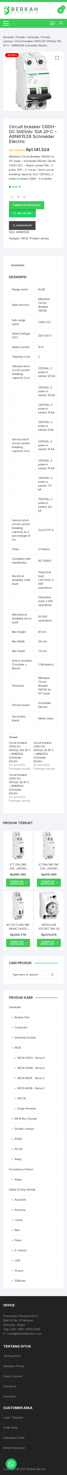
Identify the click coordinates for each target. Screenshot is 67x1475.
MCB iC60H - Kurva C (31, 1058)
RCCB (18, 1149)
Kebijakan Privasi (13, 1366)
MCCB (21, 1098)
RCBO (18, 1139)
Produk (20, 37)
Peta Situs (9, 1396)
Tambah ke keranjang (27, 205)
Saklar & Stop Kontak (22, 1189)
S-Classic (21, 1250)
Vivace (19, 1270)
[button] (57, 58)
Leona (19, 1220)
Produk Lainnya (39, 238)
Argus (18, 1179)
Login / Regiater (13, 1417)
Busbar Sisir (22, 1017)
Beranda (8, 37)
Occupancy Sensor (21, 1169)
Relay (18, 1159)
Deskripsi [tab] (17, 265)
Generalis (33, 37)
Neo (17, 1230)
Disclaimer (10, 1386)
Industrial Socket (25, 1037)
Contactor (21, 1027)
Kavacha (20, 1210)
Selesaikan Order (14, 1437)
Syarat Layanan (13, 1376)
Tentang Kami (12, 1356)
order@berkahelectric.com (24, 1333)
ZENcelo (20, 1280)
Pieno (18, 1240)
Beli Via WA (24, 213)
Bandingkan (24, 225)
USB (17, 1260)
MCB (24, 238)
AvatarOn (20, 1199)
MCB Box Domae (26, 1118)
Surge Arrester (26, 1108)
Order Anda (10, 1427)
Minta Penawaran (14, 1448)
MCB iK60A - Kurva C (31, 1078)
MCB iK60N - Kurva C (31, 1088)
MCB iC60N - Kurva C (31, 1068)
